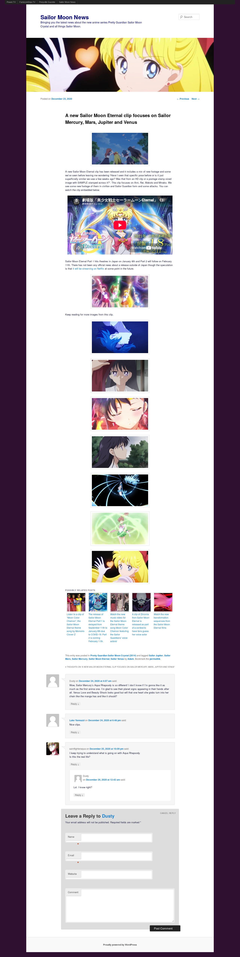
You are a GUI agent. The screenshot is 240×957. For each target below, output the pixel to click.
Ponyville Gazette (47, 2)
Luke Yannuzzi (77, 720)
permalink (155, 658)
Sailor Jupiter (156, 655)
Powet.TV (11, 2)
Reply (75, 703)
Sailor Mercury (80, 658)
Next (196, 98)
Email (73, 856)
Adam (131, 658)
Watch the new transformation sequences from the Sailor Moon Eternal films (162, 621)
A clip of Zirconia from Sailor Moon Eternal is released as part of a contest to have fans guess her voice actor (140, 624)
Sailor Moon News (67, 2)
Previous (183, 98)
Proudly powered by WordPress (120, 944)
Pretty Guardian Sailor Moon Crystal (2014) (113, 655)
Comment (73, 892)
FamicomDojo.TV (27, 2)
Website (72, 874)
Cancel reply (168, 813)
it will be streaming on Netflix (88, 268)
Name (73, 837)
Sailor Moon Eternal (99, 658)
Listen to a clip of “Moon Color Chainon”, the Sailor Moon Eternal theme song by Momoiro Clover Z (75, 624)
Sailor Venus (117, 658)
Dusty (108, 816)
